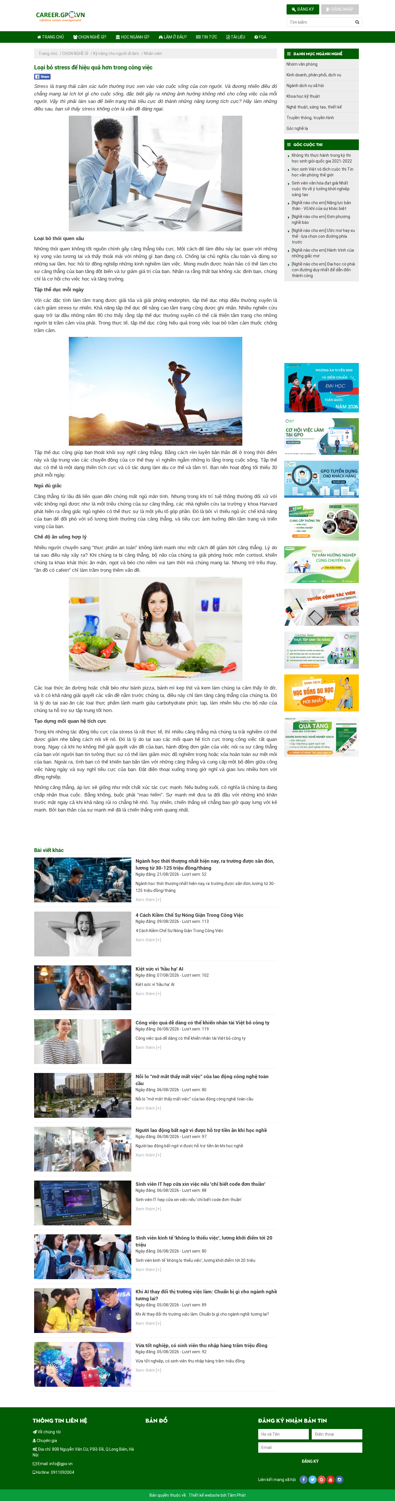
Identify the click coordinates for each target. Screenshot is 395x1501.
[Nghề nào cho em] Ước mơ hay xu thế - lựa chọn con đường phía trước (323, 236)
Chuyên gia (46, 1440)
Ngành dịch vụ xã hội (305, 85)
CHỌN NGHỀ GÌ (75, 53)
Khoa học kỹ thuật (303, 96)
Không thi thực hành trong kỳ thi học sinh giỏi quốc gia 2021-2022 (322, 158)
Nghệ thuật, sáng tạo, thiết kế (314, 107)
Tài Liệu (237, 37)
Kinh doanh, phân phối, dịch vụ (314, 75)
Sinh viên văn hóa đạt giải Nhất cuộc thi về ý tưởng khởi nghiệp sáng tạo (321, 189)
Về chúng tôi (49, 1432)
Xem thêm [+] (148, 899)
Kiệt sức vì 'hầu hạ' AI (159, 969)
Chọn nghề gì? (91, 37)
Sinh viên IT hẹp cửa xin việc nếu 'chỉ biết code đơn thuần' (200, 1184)
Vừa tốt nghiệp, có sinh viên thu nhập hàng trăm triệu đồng (201, 1345)
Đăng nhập (342, 9)
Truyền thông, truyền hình (310, 117)
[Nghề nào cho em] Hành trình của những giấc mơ (323, 253)
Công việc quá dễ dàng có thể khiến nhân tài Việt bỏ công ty (203, 1023)
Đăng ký (305, 9)
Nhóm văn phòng (302, 64)
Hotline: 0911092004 (54, 1472)
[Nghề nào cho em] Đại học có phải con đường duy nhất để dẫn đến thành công (323, 270)
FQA (262, 37)
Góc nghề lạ (297, 128)
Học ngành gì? (134, 37)
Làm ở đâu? (175, 37)
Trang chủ (52, 37)
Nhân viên (153, 53)
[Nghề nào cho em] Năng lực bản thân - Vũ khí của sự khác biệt (321, 205)
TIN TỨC (209, 37)
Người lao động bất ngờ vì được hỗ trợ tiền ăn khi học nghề (201, 1130)
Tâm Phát (236, 1495)
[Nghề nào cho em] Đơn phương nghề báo (321, 219)
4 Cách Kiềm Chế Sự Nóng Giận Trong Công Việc (189, 915)
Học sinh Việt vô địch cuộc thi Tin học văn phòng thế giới (322, 172)
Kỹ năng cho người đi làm (116, 53)
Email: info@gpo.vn (55, 1463)
